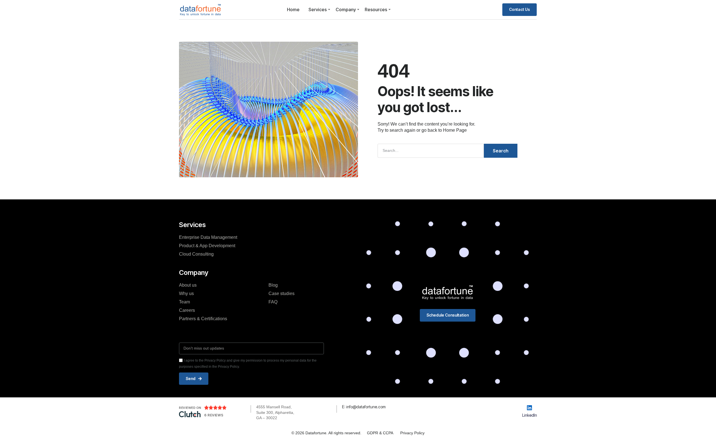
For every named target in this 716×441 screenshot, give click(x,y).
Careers (187, 310)
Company (346, 9)
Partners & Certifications (203, 318)
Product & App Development (207, 245)
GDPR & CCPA (380, 433)
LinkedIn (529, 415)
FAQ (272, 301)
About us (188, 285)
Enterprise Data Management (208, 237)
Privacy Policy (412, 433)
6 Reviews (213, 415)
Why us (186, 293)
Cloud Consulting (196, 254)
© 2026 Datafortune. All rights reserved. (326, 433)
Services (317, 9)
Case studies (281, 293)
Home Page (455, 130)
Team (184, 301)
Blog (273, 285)
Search (500, 151)
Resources (376, 9)
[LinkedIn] (529, 407)
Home (293, 9)
